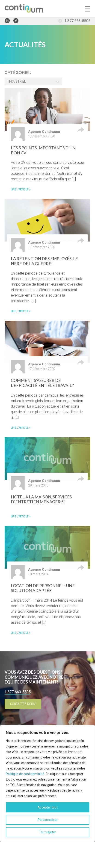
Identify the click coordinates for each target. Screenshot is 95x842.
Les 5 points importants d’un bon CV (43, 150)
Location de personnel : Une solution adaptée (43, 588)
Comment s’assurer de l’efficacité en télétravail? (42, 383)
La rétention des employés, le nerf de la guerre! (44, 261)
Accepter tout (48, 807)
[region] (47, 783)
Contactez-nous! (23, 704)
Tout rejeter (47, 832)
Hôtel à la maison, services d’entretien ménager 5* (41, 499)
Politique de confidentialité (25, 774)
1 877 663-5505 (77, 21)
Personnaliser (48, 820)
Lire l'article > (20, 189)
